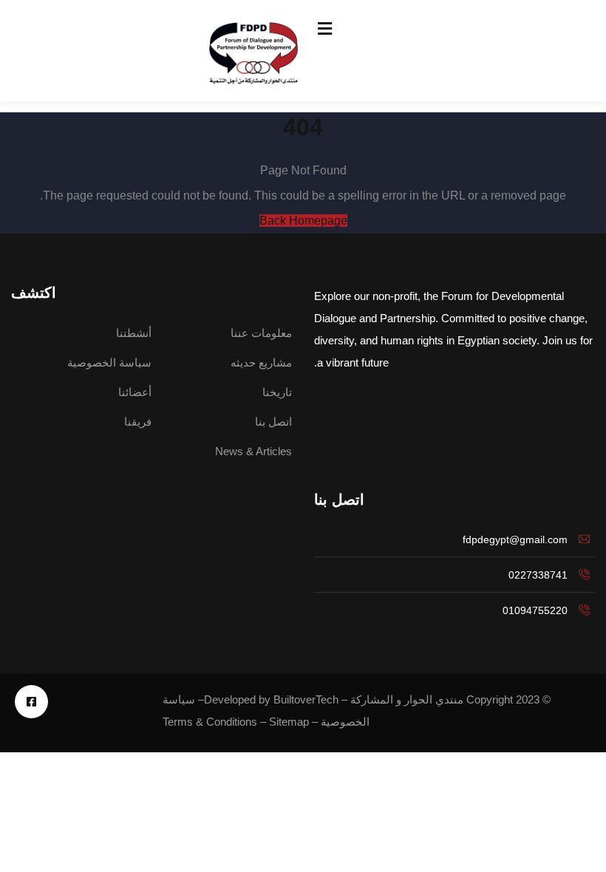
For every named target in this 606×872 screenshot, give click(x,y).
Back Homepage (303, 220)
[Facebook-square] (31, 701)
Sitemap (289, 721)
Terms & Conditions (210, 721)
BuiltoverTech (305, 699)
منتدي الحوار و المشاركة (406, 699)
